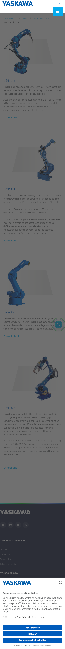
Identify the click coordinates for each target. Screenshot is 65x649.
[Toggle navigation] (58, 11)
